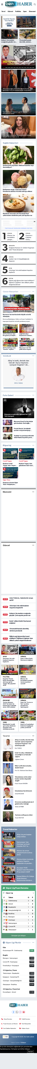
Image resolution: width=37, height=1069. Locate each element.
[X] (16, 1012)
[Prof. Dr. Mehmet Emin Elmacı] (8, 768)
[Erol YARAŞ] (18, 374)
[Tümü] (33, 445)
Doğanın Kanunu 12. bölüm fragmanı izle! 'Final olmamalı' (21, 249)
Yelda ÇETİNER (19, 806)
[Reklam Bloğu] (18, 22)
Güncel (10, 11)
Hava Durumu (8, 1019)
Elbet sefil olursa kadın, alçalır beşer (23, 766)
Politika (18, 11)
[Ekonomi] (33, 492)
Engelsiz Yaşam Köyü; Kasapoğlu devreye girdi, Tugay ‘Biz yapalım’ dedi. (9, 682)
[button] (4, 57)
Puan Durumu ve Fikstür (10, 1023)
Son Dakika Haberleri (9, 1028)
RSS (6, 1036)
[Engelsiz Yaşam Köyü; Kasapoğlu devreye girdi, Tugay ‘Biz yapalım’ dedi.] (9, 670)
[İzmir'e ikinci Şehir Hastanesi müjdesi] (27, 650)
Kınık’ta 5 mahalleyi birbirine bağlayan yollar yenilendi (27, 726)
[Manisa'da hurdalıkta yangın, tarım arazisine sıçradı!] (27, 670)
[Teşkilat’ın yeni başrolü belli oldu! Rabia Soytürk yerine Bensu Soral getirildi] (7, 436)
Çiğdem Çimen (19, 759)
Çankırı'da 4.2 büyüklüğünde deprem (19, 260)
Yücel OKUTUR (19, 818)
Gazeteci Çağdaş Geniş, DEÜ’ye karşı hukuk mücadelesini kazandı (30, 238)
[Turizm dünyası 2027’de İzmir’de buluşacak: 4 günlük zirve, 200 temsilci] (9, 693)
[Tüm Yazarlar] (33, 356)
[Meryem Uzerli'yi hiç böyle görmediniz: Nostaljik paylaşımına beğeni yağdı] (7, 422)
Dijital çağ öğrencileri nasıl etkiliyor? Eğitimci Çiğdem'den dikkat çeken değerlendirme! (21, 283)
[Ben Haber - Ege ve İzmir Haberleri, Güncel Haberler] (18, 4)
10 (28, 67)
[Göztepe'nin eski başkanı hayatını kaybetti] (9, 650)
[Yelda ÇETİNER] (8, 804)
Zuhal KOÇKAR (19, 793)
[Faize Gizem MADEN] (8, 780)
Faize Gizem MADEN (21, 783)
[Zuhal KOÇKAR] (8, 792)
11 (30, 67)
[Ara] (35, 4)
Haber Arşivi (25, 1028)
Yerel (3, 11)
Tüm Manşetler (26, 1023)
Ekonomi (32, 11)
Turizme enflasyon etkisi (23, 815)
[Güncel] (33, 545)
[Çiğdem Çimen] (8, 756)
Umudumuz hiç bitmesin (23, 791)
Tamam (30, 1051)
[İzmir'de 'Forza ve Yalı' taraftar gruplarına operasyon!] (27, 693)
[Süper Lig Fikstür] (33, 942)
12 (33, 67)
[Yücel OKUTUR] (8, 816)
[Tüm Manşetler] (33, 292)
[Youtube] (23, 1012)
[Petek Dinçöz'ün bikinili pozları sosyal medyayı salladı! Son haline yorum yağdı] (7, 429)
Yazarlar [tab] (7, 356)
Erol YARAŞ (18, 383)
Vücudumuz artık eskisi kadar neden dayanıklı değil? (23, 779)
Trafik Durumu (26, 1019)
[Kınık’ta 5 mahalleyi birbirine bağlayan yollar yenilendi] (27, 715)
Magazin (12, 245)
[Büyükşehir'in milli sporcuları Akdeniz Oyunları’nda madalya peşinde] (9, 715)
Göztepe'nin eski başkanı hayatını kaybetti (21, 271)
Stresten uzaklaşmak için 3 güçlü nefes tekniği (24, 803)
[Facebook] (13, 1012)
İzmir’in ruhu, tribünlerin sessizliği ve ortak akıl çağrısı (23, 754)
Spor (25, 11)
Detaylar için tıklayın (18, 935)
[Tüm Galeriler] (33, 395)
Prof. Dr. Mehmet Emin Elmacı (23, 770)
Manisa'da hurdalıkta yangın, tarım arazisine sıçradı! (11, 238)
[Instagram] (20, 1012)
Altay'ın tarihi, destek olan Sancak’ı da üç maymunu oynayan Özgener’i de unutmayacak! (18, 363)
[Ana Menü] (2, 4)
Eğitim (11, 278)
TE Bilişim (23, 1042)
